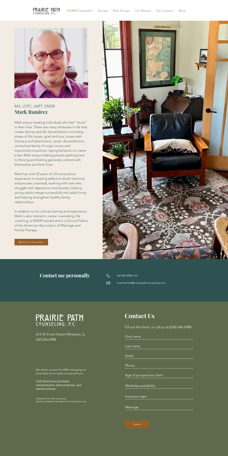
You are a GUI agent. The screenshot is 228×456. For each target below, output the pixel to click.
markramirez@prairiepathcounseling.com (141, 282)
